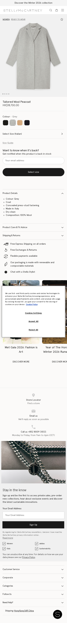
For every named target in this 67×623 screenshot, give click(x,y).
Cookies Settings (33, 313)
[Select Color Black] (5, 123)
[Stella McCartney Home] (23, 10)
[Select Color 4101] (27, 123)
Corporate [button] (8, 578)
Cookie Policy (32, 304)
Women (10, 543)
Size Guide (8, 143)
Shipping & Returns (11, 236)
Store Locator (33, 400)
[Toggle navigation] (63, 10)
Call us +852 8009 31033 (33, 432)
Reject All (33, 330)
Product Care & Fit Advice (15, 227)
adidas (42, 543)
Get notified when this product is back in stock (27, 154)
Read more (8, 538)
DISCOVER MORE (21, 362)
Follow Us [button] (7, 594)
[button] (33, 55)
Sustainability (44, 549)
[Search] (51, 10)
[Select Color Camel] (20, 123)
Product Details (10, 193)
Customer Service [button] (11, 569)
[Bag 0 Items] (57, 10)
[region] (33, 311)
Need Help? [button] (8, 603)
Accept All (34, 321)
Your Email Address (12, 508)
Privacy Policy (28, 557)
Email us (34, 416)
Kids (8, 549)
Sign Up (33, 525)
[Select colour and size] (62, 19)
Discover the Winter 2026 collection (33, 3)
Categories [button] (8, 586)
